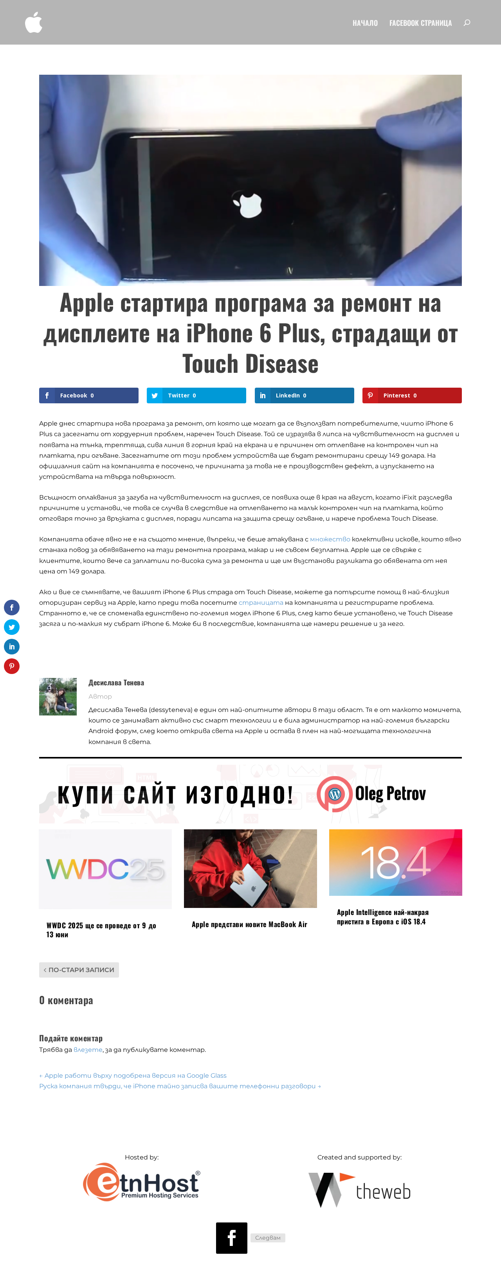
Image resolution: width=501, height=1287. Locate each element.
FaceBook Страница (420, 24)
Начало (365, 24)
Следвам (268, 1237)
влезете (88, 1049)
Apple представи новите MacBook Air (250, 924)
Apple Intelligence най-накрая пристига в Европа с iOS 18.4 (383, 916)
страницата (261, 602)
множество (330, 539)
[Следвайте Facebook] (231, 1238)
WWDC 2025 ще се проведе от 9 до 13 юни (102, 929)
